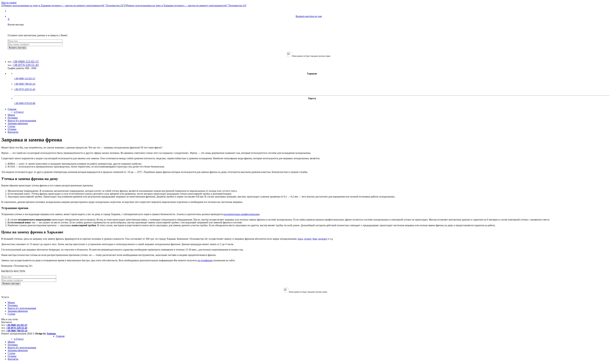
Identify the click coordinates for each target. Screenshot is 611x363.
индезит (322, 238)
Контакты (13, 132)
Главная (12, 109)
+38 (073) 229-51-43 (25, 65)
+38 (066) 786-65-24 (24, 84)
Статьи (11, 126)
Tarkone (51, 333)
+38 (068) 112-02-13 (25, 61)
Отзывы (12, 129)
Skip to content (8, 2)
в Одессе (19, 112)
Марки (11, 114)
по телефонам (204, 260)
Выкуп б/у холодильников (22, 120)
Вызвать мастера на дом (309, 16)
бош (315, 238)
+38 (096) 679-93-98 (24, 103)
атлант (307, 238)
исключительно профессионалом (241, 214)
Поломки (13, 117)
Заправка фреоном (18, 123)
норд (300, 238)
